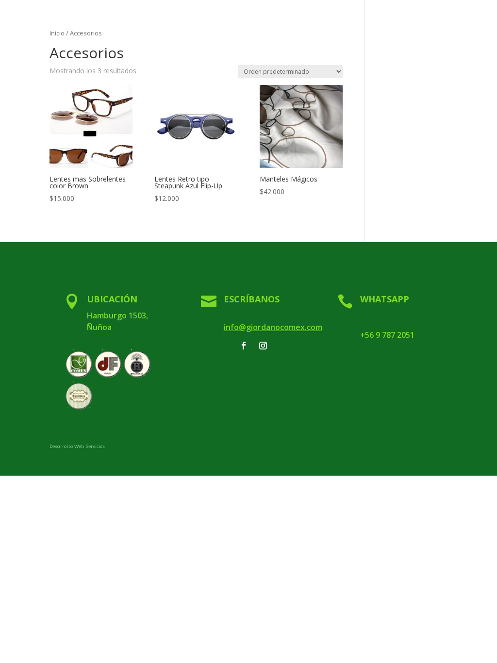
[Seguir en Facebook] (243, 345)
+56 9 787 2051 (387, 335)
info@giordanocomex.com (273, 327)
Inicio (57, 33)
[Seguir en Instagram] (263, 345)
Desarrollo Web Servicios (77, 446)
